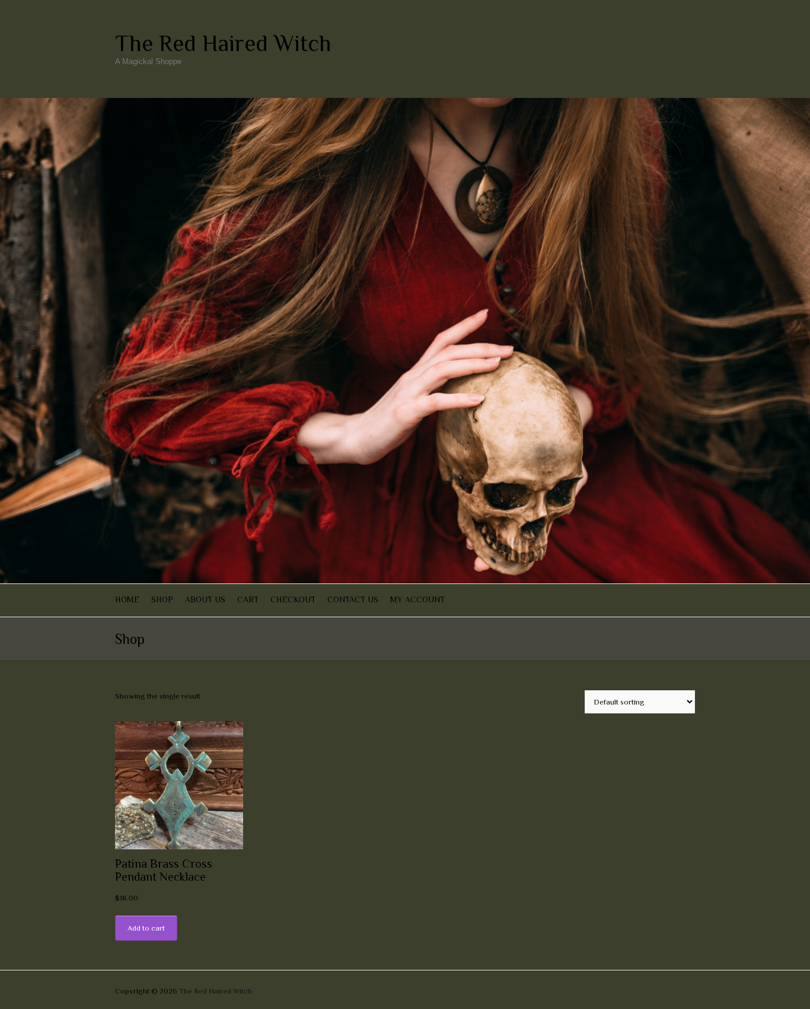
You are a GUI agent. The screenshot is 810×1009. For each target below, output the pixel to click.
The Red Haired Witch (223, 43)
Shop (162, 599)
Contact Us (352, 599)
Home (127, 599)
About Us (205, 599)
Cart (248, 599)
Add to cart (146, 928)
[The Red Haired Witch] (405, 103)
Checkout (292, 599)
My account (417, 599)
